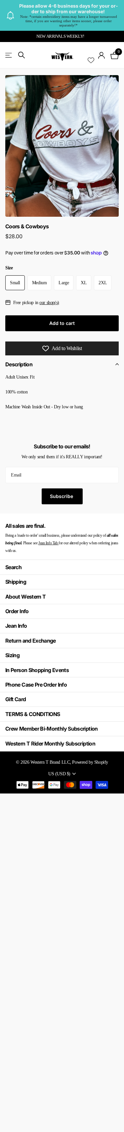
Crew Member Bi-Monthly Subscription (51, 728)
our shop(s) (49, 302)
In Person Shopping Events (37, 670)
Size (9, 267)
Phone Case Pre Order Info (36, 684)
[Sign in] (101, 55)
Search (13, 567)
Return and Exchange (30, 640)
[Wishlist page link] (91, 55)
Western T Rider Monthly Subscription (50, 743)
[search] (21, 55)
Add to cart (62, 323)
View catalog (9, 55)
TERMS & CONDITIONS (32, 714)
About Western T (25, 596)
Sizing (12, 655)
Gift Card (15, 699)
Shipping (15, 581)
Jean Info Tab (48, 543)
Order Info (17, 611)
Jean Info (16, 625)
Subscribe (62, 496)
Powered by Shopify (90, 762)
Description (18, 364)
